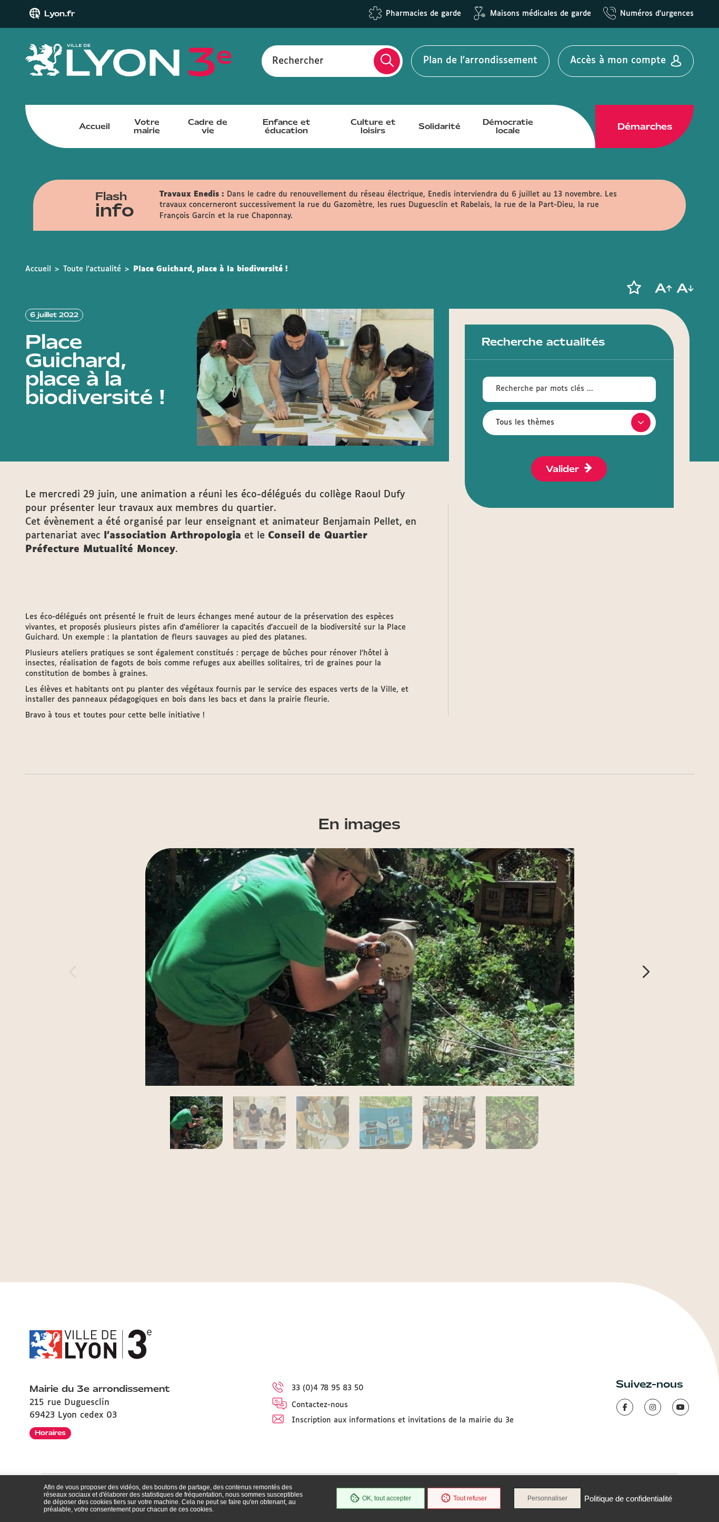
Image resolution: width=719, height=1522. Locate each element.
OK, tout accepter (386, 1498)
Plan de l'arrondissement (480, 60)
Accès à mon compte (618, 60)
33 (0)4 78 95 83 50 (328, 1388)
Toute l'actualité (92, 269)
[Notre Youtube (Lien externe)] (680, 1407)
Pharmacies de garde (423, 13)
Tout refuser (470, 1498)
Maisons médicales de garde (540, 13)
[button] (634, 288)
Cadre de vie (207, 126)
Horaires (50, 1432)
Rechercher (298, 60)
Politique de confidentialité (628, 1498)
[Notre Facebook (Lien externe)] (624, 1407)
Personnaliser (547, 1498)
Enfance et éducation (287, 126)
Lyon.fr (59, 13)
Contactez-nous (320, 1405)
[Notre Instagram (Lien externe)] (652, 1407)
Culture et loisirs (373, 126)
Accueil (94, 126)
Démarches (644, 126)
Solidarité (439, 126)
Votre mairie (147, 126)
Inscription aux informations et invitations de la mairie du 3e (403, 1420)
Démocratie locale (508, 126)
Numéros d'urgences (657, 13)
